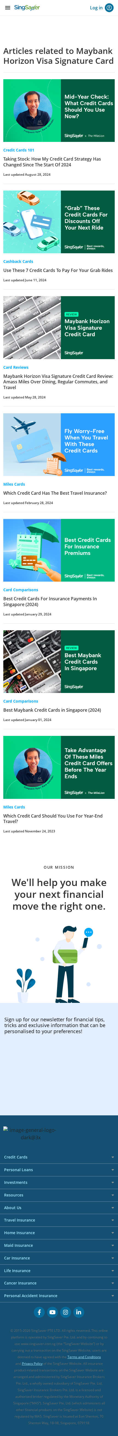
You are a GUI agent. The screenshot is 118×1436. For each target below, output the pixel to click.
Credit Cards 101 (18, 150)
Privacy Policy (32, 1363)
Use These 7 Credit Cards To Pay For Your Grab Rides (58, 270)
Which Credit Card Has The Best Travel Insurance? (55, 493)
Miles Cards (14, 484)
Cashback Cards (18, 261)
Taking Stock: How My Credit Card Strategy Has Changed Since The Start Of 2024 (52, 162)
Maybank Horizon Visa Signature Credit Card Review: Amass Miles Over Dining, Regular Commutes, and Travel (58, 382)
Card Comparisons (20, 589)
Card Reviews (16, 367)
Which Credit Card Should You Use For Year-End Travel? (53, 819)
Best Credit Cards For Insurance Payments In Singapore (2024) (50, 601)
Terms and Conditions (84, 1357)
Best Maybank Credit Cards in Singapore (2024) (52, 710)
